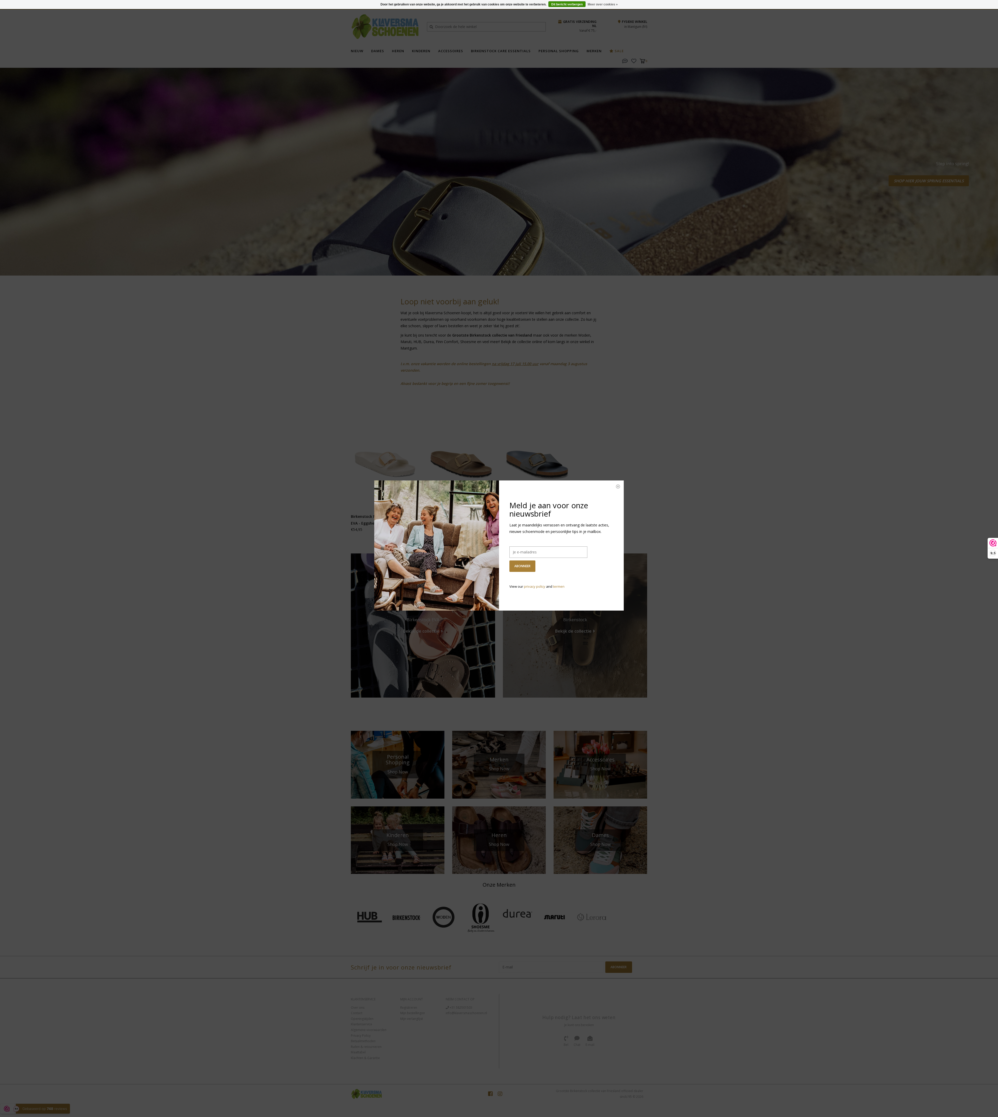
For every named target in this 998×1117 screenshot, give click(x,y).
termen (558, 586)
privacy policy (534, 586)
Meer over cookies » (603, 4)
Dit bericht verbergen (567, 4)
